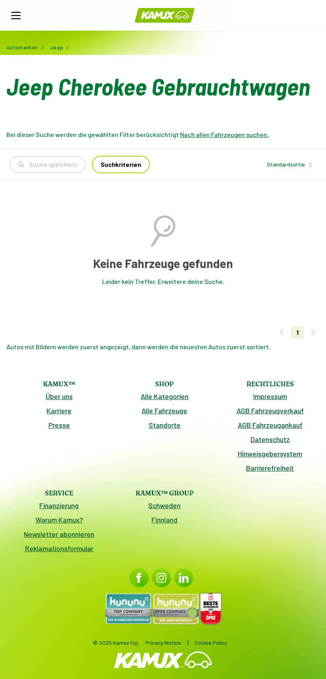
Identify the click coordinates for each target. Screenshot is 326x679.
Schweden (164, 505)
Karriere (59, 410)
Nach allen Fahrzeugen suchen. (224, 134)
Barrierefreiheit (270, 468)
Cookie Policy (211, 642)
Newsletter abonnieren (59, 534)
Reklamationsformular (59, 548)
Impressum (270, 396)
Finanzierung (59, 505)
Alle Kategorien (164, 396)
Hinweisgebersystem (270, 453)
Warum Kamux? (59, 519)
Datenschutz (270, 439)
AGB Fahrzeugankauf (270, 425)
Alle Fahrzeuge (164, 410)
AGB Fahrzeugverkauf (270, 410)
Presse (59, 425)
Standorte (164, 425)
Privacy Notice (163, 642)
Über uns (59, 396)
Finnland (164, 519)
